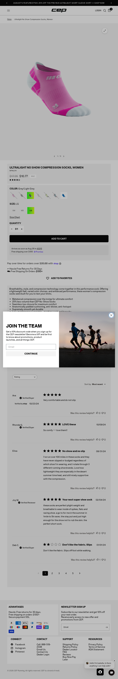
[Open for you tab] (100, 672)
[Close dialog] (111, 315)
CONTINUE (31, 353)
